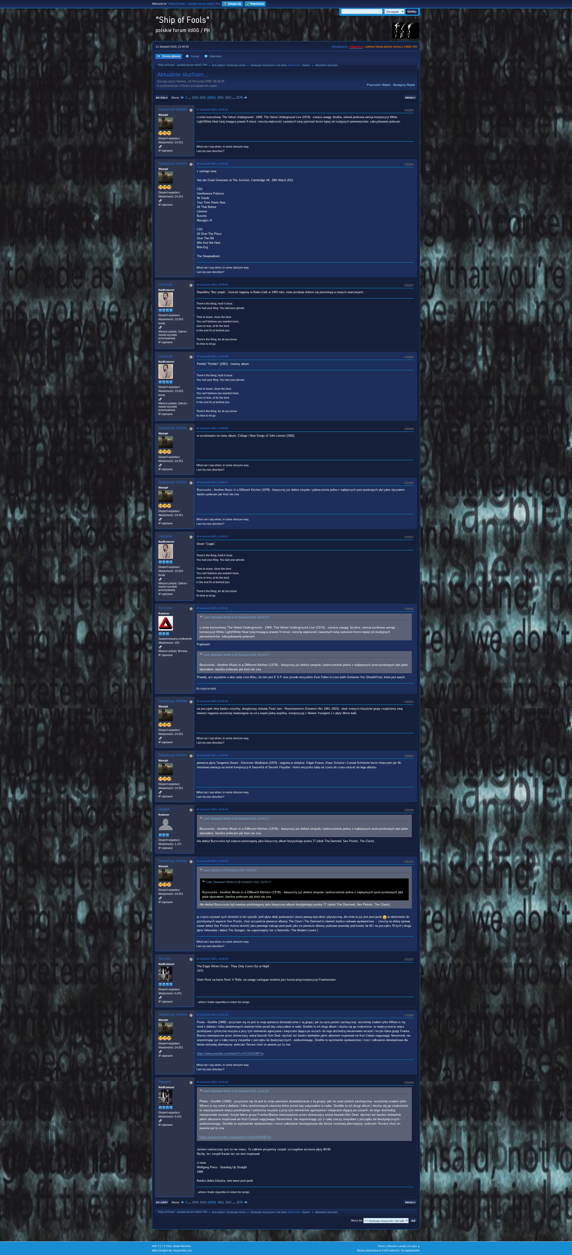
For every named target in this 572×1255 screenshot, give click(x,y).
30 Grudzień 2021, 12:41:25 (212, 1014)
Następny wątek (404, 85)
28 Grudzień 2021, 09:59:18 (212, 284)
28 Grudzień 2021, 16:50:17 (212, 482)
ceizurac (165, 284)
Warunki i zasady (396, 1246)
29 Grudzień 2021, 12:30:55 (212, 755)
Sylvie (305, 65)
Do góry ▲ (414, 1246)
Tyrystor (165, 608)
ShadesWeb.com (182, 1250)
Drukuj (410, 97)
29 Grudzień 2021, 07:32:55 (212, 701)
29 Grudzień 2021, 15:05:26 (212, 809)
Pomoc (381, 1246)
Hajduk (164, 809)
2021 (220, 97)
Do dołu (162, 97)
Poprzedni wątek (378, 85)
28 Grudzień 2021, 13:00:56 (212, 428)
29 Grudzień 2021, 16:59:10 (212, 861)
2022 (228, 97)
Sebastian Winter (172, 109)
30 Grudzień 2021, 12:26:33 (212, 958)
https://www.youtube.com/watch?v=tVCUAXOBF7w (230, 1053)
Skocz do (356, 1220)
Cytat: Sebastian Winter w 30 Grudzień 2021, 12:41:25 (236, 1091)
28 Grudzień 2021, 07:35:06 (212, 163)
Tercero (164, 959)
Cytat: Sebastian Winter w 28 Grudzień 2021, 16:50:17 (236, 654)
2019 (203, 97)
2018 (195, 97)
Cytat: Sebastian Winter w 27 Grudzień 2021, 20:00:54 (236, 617)
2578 (239, 97)
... (190, 97)
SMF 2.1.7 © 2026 (162, 1246)
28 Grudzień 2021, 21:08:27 (212, 536)
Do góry (162, 1202)
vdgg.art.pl (356, 46)
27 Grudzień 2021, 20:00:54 (212, 109)
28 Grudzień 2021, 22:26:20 (212, 608)
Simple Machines (182, 1246)
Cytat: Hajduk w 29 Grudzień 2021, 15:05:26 (230, 870)
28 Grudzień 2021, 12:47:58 (212, 356)
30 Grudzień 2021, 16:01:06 (212, 1082)
